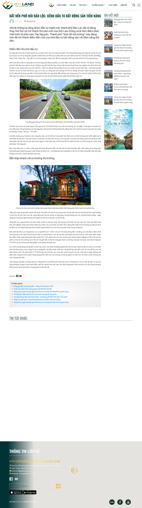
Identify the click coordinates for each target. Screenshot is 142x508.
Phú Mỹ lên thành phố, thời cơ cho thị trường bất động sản (35, 294)
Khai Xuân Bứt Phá (18, 436)
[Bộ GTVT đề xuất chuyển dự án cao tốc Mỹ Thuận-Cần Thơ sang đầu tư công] (71, 363)
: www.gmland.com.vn (26, 474)
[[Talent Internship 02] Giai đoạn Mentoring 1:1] (71, 419)
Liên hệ (123, 5)
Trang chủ (51, 5)
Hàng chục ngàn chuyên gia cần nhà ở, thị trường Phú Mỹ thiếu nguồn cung (41, 292)
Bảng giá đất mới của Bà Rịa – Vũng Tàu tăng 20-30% (33, 286)
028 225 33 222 (26, 468)
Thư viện (113, 5)
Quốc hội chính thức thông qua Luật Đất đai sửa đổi (33, 289)
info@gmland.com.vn (24, 471)
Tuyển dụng (97, 5)
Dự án (73, 5)
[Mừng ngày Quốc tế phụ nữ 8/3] (113, 363)
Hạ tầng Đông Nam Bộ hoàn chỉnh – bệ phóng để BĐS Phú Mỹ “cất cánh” (41, 297)
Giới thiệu (62, 5)
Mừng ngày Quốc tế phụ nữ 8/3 (108, 380)
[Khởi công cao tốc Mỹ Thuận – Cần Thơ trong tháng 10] (113, 419)
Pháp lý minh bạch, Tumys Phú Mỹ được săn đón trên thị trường (37, 300)
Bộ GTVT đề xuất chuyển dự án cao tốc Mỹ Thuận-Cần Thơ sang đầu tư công (70, 381)
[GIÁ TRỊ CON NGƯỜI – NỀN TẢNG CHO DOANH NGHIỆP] (29, 363)
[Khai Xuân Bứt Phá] (29, 419)
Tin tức (82, 5)
